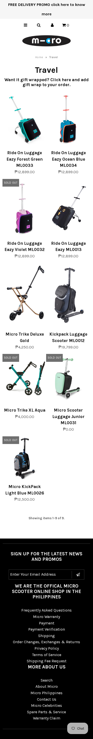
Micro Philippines (46, 692)
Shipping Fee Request (46, 661)
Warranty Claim (46, 718)
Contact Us (46, 699)
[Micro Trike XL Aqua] (25, 377)
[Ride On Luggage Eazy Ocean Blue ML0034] (68, 119)
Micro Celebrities (46, 705)
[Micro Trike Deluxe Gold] (25, 294)
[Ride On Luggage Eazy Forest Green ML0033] (25, 119)
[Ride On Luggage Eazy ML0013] (68, 209)
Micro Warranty (46, 616)
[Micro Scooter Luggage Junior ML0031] (68, 380)
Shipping (46, 635)
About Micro (46, 686)
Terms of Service (46, 654)
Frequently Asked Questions (46, 610)
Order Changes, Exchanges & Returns (46, 642)
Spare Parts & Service (46, 712)
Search (47, 680)
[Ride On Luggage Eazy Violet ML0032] (25, 209)
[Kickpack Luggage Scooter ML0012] (68, 296)
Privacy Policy (46, 648)
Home (39, 57)
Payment (46, 623)
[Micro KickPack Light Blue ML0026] (25, 459)
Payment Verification (46, 629)
